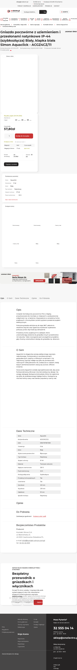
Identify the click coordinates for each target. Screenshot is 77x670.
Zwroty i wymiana (23, 625)
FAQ (3, 627)
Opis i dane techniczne (12, 199)
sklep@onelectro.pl (22, 2)
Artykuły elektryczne (65, 19)
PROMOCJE (49, 6)
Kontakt (36, 622)
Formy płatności (22, 622)
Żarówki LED (31, 19)
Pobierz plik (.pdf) (39, 516)
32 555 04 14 (37, 2)
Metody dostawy (23, 620)
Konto (65, 12)
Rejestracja (21, 644)
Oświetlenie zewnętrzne (23, 19)
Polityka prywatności (8, 633)
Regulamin (5, 630)
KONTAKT (58, 6)
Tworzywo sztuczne (47, 464)
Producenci (73, 18)
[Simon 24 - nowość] (38, 278)
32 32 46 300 (24, 544)
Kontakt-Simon (56, 48)
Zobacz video (10, 56)
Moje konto (21, 639)
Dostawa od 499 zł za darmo (53, 2)
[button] (34, 115)
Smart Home (38, 19)
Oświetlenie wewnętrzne (14, 19)
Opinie (36, 628)
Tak (41, 481)
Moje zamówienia (23, 642)
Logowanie (21, 647)
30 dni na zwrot (39, 4)
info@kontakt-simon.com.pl (33, 541)
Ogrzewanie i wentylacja (55, 19)
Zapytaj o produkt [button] (11, 166)
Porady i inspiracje (23, 6)
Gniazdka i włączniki (5, 19)
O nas (35, 620)
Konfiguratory (38, 6)
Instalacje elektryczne (46, 19)
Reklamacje (21, 628)
